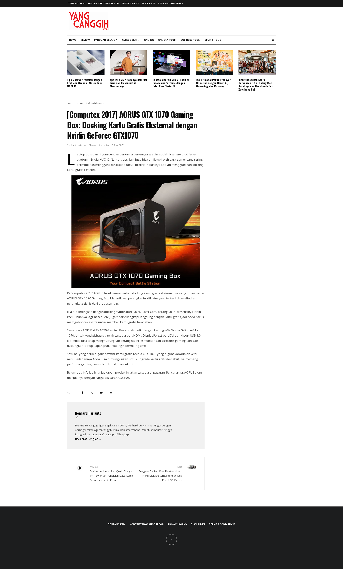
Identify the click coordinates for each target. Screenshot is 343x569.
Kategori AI (129, 40)
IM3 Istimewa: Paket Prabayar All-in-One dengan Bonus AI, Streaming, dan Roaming (213, 83)
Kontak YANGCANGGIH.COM (103, 3)
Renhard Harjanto (76, 145)
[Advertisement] (242, 138)
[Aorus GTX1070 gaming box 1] (136, 231)
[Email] (111, 392)
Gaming (149, 40)
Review (85, 40)
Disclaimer (148, 3)
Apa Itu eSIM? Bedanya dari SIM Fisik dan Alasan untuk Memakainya (128, 83)
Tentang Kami (76, 3)
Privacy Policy (131, 3)
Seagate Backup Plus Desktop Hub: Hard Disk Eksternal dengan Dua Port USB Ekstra (160, 473)
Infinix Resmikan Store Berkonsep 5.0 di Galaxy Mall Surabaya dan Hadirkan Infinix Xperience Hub (256, 84)
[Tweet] (91, 392)
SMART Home (213, 40)
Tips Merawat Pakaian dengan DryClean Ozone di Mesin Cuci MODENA (84, 83)
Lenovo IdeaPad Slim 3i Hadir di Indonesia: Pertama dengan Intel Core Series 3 (171, 83)
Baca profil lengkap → (88, 439)
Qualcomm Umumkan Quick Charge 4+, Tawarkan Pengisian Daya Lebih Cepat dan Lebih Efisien (111, 473)
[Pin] (101, 392)
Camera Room (167, 40)
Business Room (190, 40)
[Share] (82, 392)
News (72, 40)
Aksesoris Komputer (99, 145)
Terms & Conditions (170, 3)
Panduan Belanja (105, 40)
